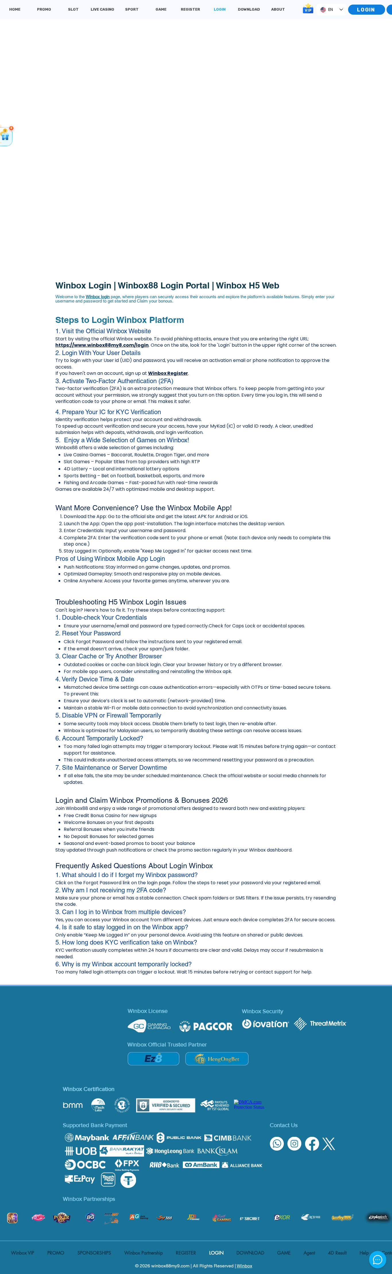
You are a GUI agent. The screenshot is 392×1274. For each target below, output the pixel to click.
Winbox (244, 1266)
